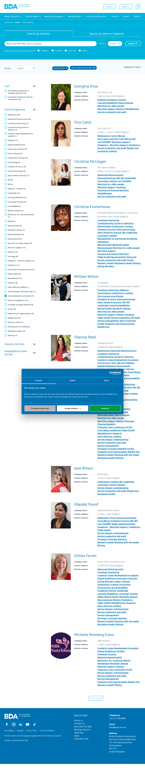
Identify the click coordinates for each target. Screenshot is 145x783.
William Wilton (86, 276)
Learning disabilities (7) (17, 197)
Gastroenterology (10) (16, 171)
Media (115, 524)
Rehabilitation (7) (15, 278)
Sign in (126, 6)
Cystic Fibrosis (118, 135)
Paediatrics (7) (13, 265)
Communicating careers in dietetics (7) (18, 128)
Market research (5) (15, 210)
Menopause (103, 663)
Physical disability (106, 424)
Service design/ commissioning (112, 439)
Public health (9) (14, 274)
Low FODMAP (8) (14, 206)
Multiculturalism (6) (16, 234)
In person (58, 50)
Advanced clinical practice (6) (19, 119)
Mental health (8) (15, 226)
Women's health (105, 263)
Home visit (72, 50)
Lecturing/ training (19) (17, 202)
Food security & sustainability (125, 378)
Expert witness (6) (15, 153)
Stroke (130, 260)
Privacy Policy (32, 730)
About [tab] (106, 380)
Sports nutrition (128, 320)
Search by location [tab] (38, 33)
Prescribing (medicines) (109, 430)
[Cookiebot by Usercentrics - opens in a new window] (111, 373)
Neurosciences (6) (15, 239)
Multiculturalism (120, 244)
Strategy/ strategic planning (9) (20, 305)
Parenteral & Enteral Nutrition (113, 190)
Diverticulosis (104, 226)
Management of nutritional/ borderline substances (117, 240)
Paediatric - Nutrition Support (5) (21, 261)
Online (84, 50)
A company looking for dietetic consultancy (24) (20, 98)
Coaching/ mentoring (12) (18, 123)
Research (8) (12, 283)
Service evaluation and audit (111, 112)
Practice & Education (96, 16)
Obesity (120, 109)
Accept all (105, 408)
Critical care (103, 363)
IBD (118, 178)
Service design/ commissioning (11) (21, 291)
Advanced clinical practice (110, 175)
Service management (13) (18, 300)
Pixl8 (26, 740)
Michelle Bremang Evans (94, 634)
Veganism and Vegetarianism (120, 323)
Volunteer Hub (81, 738)
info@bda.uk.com (117, 727)
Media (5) (11, 221)
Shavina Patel (85, 337)
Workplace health (123, 263)
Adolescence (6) (14, 115)
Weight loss (133, 148)
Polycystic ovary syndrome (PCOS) (114, 427)
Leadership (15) (14, 193)
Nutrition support (106, 109)
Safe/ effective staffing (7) (18, 287)
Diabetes (102, 99)
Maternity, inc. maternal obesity (113, 660)
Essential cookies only (40, 408)
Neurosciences (125, 102)
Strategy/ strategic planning (112, 448)
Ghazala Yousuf (86, 504)
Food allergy (125, 139)
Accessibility (9, 730)
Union (126, 16)
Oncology (121, 187)
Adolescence (103, 135)
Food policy (125, 584)
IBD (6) (10, 180)
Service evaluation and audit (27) (21, 296)
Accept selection (71, 408)
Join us (109, 6)
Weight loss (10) (14, 318)
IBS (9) (10, 184)
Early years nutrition (107, 139)
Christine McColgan (90, 161)
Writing (136, 263)
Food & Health (32, 16)
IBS (133, 139)
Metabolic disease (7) (16, 230)
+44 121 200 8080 (117, 718)
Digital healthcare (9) (16, 145)
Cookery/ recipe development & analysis (117, 359)
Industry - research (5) (16, 189)
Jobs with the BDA (83, 726)
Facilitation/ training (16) (18, 158)
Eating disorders (105, 266)
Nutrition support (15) (16, 247)
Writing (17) (12, 335)
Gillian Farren (85, 555)
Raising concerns (82, 729)
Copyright (19, 730)
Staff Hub (78, 732)
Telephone (45, 50)
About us (78, 720)
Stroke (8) (12, 309)
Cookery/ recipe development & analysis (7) (20, 135)
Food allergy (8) (14, 162)
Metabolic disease (121, 308)
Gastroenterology (106, 178)
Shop (76, 735)
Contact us (79, 723)
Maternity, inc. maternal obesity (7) (21, 215)
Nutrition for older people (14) (20, 243)
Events (114, 16)
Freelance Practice (116, 99)
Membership (74, 16)
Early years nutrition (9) (17, 149)
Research (131, 257)
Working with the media (126, 454)
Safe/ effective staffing (109, 436)
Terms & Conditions (47, 730)
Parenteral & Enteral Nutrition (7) (21, 269)
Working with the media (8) (18, 327)
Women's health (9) (15, 322)
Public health (104, 257)
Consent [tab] (38, 380)
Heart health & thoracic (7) (18, 175)
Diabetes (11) (13, 140)
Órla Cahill (82, 122)
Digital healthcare (106, 366)
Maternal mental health (109, 657)
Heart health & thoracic (109, 232)
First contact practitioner (110, 296)
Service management (108, 320)
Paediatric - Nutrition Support (112, 145)
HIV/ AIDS (127, 387)
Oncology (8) (13, 256)
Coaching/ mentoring (108, 220)
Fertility (120, 651)
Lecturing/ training (107, 151)
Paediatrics (134, 145)
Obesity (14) (12, 252)
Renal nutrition (119, 257)
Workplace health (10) (16, 331)
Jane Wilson (83, 468)
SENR (136, 16)
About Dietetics (12, 16)
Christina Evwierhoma (92, 206)
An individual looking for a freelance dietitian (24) (18, 92)
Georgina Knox (86, 86)
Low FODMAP (104, 142)
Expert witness (126, 369)
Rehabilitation (132, 109)
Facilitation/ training (122, 226)
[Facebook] (7, 724)
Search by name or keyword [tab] (106, 33)
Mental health (104, 244)
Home (17, 22)
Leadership (130, 178)
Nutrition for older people (110, 106)
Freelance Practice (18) (16, 167)
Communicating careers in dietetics (115, 223)
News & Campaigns (53, 16)
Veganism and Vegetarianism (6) (21, 313)
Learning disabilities (107, 102)
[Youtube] (27, 724)
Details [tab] (72, 380)
